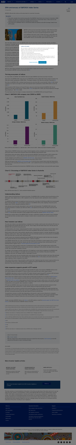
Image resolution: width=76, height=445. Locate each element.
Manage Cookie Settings (33, 62)
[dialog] (38, 54)
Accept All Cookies (42, 62)
